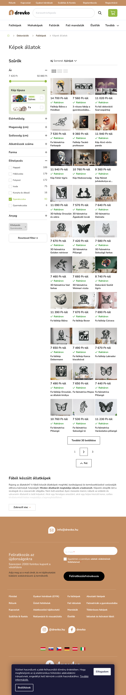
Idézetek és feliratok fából (100, 616)
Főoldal (13, 596)
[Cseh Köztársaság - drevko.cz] (59, 648)
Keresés (100, 13)
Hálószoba (30, 173)
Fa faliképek (73, 596)
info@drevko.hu (67, 530)
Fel (85, 463)
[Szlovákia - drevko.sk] (51, 648)
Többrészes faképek (97, 609)
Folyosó (30, 180)
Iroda (30, 186)
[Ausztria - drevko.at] (75, 648)
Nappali (30, 167)
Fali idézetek (74, 603)
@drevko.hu (57, 630)
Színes (28, 98)
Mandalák (72, 609)
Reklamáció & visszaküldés (47, 616)
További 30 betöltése (84, 440)
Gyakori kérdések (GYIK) (46, 596)
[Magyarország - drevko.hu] (43, 648)
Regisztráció (111, 2)
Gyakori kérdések (44, 2)
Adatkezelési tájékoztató (46, 609)
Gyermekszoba (30, 205)
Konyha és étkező (30, 192)
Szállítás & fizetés (67, 2)
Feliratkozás (92, 576)
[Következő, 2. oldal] (84, 452)
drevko (81, 630)
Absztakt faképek (96, 596)
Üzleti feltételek (41, 603)
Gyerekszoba (30, 199)
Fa (28, 107)
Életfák (71, 616)
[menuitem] (15, 25)
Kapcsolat (26, 2)
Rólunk (12, 2)
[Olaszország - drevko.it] (83, 648)
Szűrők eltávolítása (28, 238)
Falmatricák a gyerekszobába (102, 603)
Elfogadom (102, 671)
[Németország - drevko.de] (67, 648)
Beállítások (24, 687)
